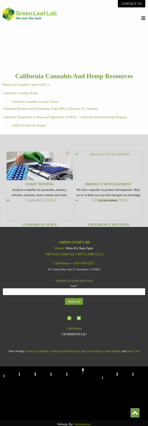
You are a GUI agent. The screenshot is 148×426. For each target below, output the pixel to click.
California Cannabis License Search (35, 101)
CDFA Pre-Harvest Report (29, 125)
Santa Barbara (113, 351)
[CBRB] (138, 391)
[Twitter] (79, 321)
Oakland (55, 351)
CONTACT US (131, 3)
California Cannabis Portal (20, 93)
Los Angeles (41, 351)
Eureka (29, 351)
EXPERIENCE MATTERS (108, 225)
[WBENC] (124, 391)
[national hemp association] (42, 391)
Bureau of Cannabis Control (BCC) (26, 84)
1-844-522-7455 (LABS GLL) (81, 254)
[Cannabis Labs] (91, 391)
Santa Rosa (67, 351)
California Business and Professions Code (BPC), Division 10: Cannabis (50, 108)
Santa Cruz (133, 351)
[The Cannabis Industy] (58, 391)
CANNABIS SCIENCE (39, 225)
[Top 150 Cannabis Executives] (109, 391)
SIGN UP (74, 302)
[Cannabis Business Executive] (74, 391)
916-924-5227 (84, 263)
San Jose (81, 351)
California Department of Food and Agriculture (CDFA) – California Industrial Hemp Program (65, 117)
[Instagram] (70, 321)
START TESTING (40, 184)
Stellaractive (82, 424)
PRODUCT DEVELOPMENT (108, 184)
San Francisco (95, 351)
